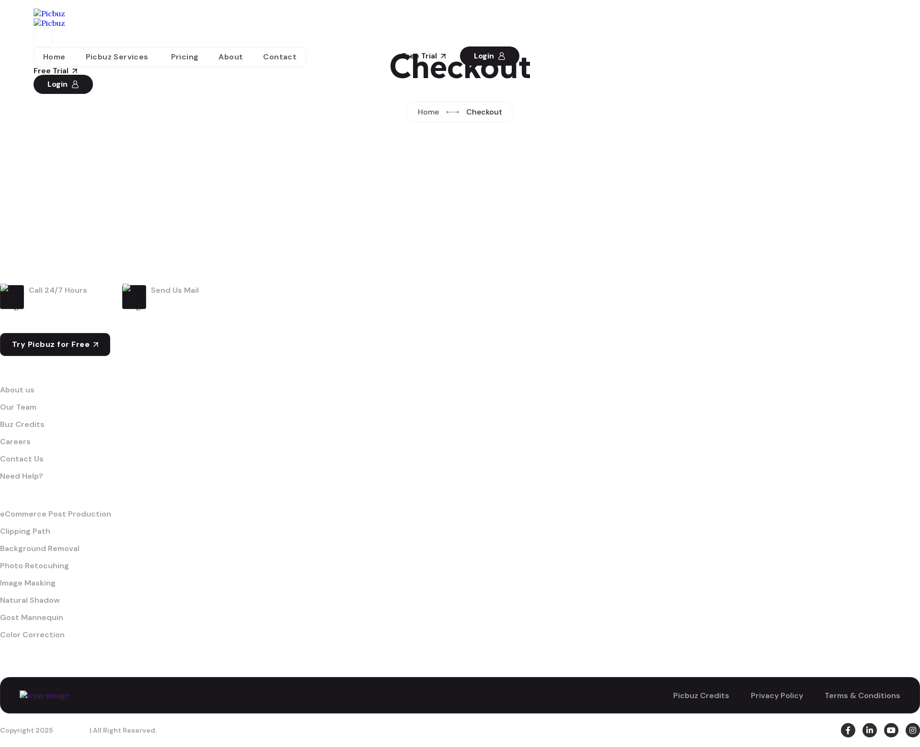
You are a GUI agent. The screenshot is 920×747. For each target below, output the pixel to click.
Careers (15, 442)
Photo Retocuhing (34, 566)
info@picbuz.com (196, 302)
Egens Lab (71, 730)
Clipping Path (25, 531)
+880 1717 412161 (69, 302)
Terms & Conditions (862, 695)
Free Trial (51, 71)
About (230, 57)
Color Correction (32, 635)
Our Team (18, 407)
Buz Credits (22, 424)
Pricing (185, 57)
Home (54, 57)
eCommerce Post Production (55, 514)
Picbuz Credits (701, 695)
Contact (280, 57)
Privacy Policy (777, 695)
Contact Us (22, 459)
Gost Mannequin (31, 617)
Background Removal (40, 548)
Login (57, 84)
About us (17, 390)
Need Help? (21, 476)
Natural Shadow (30, 600)
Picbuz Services (117, 57)
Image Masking (28, 583)
